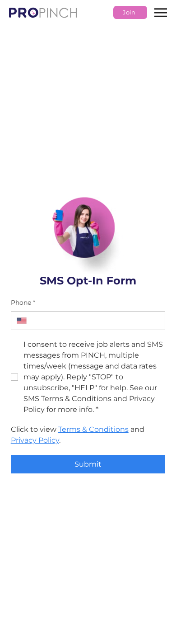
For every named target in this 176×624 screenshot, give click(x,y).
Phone (23, 302)
